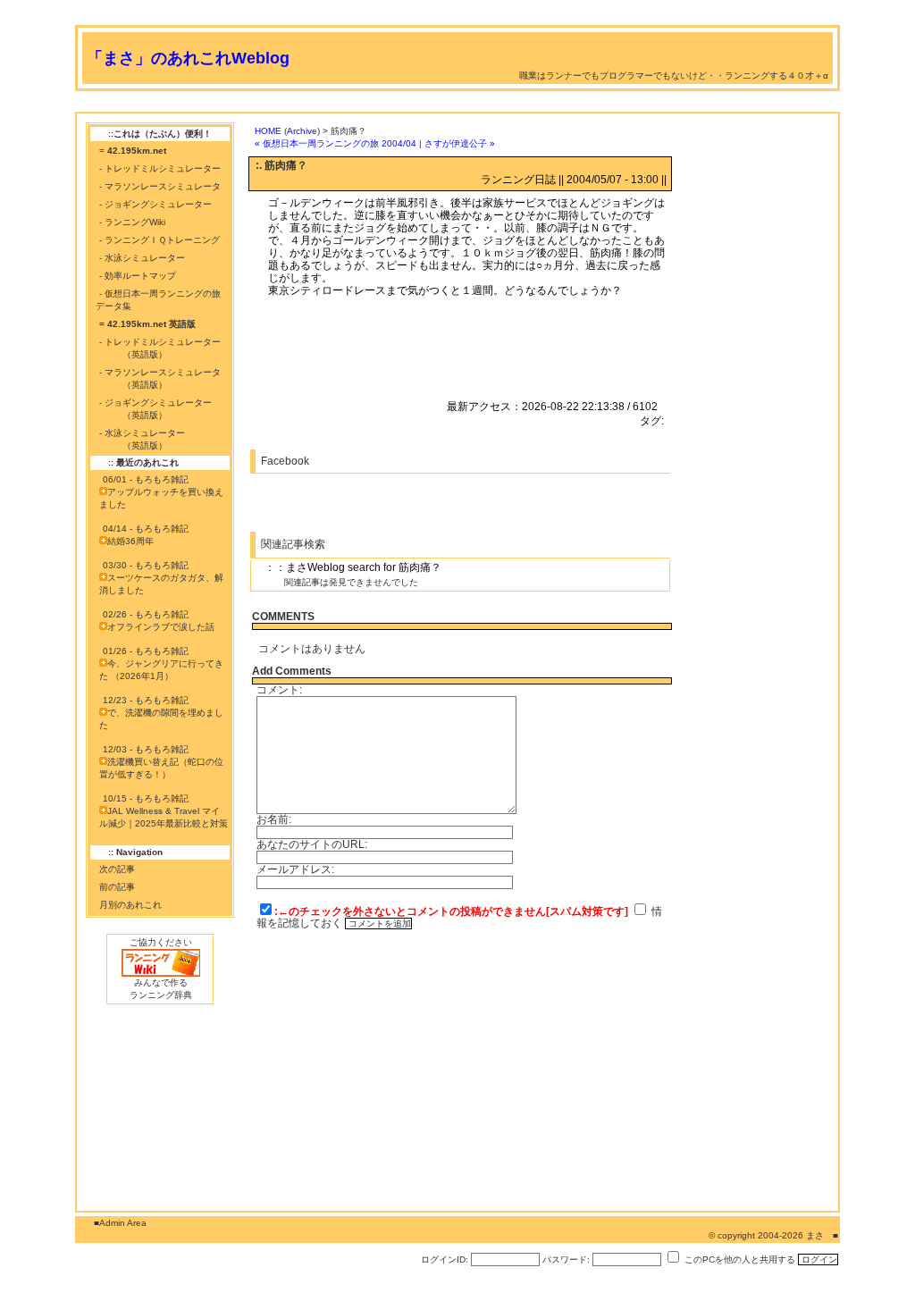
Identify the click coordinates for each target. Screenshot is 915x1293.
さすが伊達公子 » (459, 143)
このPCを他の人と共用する (739, 1259)
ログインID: (444, 1259)
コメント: (279, 690)
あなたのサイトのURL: (311, 844)
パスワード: (566, 1259)
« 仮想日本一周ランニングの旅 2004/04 (335, 143)
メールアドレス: (295, 869)
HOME (268, 131)
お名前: (273, 819)
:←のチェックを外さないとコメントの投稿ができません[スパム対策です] (451, 911)
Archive (302, 131)
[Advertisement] (400, 105)
